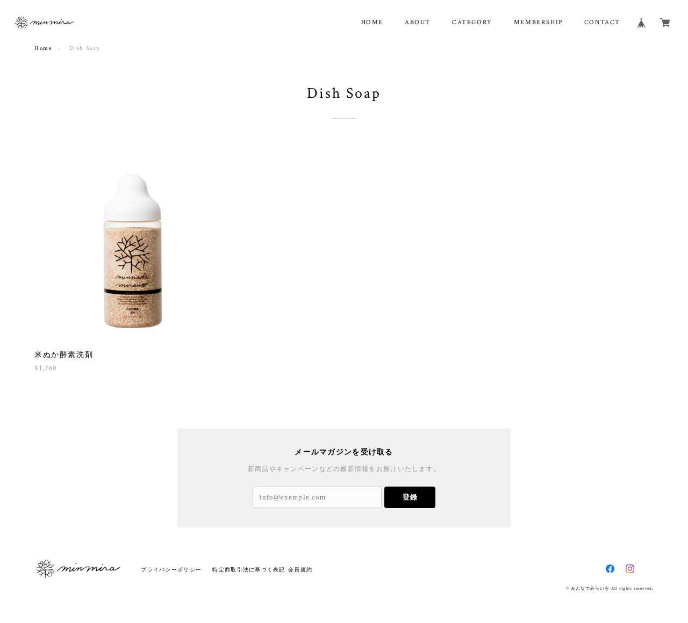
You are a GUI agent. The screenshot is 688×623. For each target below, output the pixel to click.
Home (43, 48)
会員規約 (300, 570)
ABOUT (418, 22)
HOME (372, 22)
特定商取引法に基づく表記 (248, 570)
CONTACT (602, 22)
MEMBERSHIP (538, 22)
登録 (410, 497)
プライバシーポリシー (171, 570)
